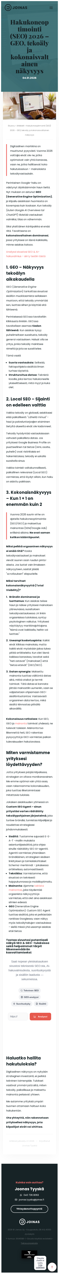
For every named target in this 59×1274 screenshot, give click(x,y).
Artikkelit (20, 125)
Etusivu (11, 125)
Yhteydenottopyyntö (29, 1208)
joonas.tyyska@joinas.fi (31, 1199)
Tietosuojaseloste (29, 1243)
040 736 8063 (31, 1195)
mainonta (21, 723)
